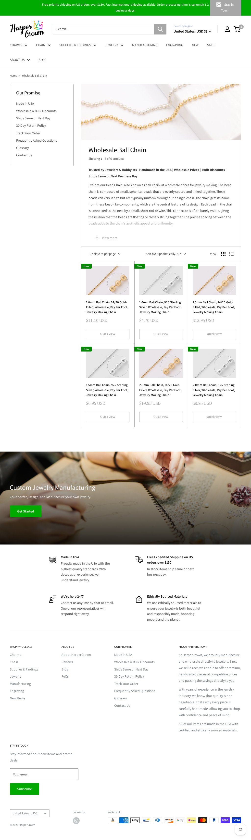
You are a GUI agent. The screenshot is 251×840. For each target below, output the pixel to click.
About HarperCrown (76, 654)
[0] (237, 29)
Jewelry (15, 676)
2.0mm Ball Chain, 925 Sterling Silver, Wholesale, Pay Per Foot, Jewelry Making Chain (214, 390)
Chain (14, 662)
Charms (15, 654)
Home (13, 75)
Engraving (17, 691)
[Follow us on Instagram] (76, 820)
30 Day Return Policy (31, 125)
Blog (65, 669)
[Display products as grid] (223, 254)
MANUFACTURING (145, 45)
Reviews (67, 662)
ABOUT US (17, 59)
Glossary (22, 148)
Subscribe (24, 789)
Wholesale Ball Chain (34, 75)
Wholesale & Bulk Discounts (36, 111)
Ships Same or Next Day (33, 118)
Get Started (25, 511)
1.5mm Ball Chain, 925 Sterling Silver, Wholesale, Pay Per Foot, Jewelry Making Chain (107, 390)
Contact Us (24, 155)
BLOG (42, 59)
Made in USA (25, 103)
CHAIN (40, 45)
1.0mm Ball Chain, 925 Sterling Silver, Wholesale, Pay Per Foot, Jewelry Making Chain (160, 307)
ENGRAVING (174, 45)
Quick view (107, 334)
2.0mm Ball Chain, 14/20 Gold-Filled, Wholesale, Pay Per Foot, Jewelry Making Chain (160, 390)
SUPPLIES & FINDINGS (75, 45)
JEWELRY (111, 45)
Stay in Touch (227, 7)
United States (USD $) (25, 813)
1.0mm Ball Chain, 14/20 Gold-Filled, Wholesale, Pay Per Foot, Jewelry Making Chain (107, 307)
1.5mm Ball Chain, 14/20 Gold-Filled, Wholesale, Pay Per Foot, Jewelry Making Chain (214, 307)
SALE (210, 45)
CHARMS (16, 45)
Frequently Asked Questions (36, 140)
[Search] (160, 29)
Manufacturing (20, 683)
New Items (17, 698)
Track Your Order (28, 133)
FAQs (65, 676)
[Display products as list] (231, 254)
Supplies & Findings (24, 669)
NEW (195, 45)
